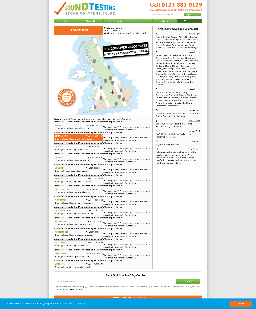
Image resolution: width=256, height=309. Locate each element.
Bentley (159, 63)
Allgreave (166, 42)
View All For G (194, 141)
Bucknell (177, 79)
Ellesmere (188, 123)
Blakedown (173, 71)
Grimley (167, 144)
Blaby (183, 68)
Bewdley (191, 63)
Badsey (159, 55)
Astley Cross (170, 47)
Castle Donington (182, 92)
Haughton (175, 155)
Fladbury (175, 134)
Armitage (167, 45)
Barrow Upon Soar (164, 58)
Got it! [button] (240, 303)
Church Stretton (163, 97)
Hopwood (170, 163)
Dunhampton (179, 116)
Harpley (159, 155)
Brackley (159, 74)
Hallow (169, 152)
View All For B (194, 52)
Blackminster (161, 71)
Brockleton (179, 76)
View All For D (194, 110)
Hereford (160, 160)
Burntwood (187, 79)
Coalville (192, 97)
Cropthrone (161, 105)
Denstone (176, 113)
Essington (169, 126)
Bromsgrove (190, 76)
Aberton (174, 37)
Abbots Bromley (163, 37)
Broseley (169, 79)
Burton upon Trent (186, 82)
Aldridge (194, 39)
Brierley (187, 74)
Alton (173, 42)
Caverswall (173, 95)
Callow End (160, 92)
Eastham (159, 123)
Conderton (176, 100)
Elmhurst (160, 126)
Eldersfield (178, 123)
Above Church (185, 37)
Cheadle (182, 95)
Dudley (159, 116)
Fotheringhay (162, 136)
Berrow (176, 63)
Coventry (174, 103)
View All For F (194, 131)
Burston (159, 82)
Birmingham (161, 68)
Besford (183, 63)
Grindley (175, 144)
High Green (170, 160)
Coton (190, 100)
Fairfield (159, 134)
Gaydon (159, 144)
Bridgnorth (178, 74)
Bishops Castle (173, 68)
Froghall (172, 136)
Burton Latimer (170, 82)
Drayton (185, 113)
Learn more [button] (79, 303)
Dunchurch (168, 116)
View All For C (194, 89)
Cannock (170, 92)
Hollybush (160, 163)
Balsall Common (177, 55)
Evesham (178, 126)
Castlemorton (162, 95)
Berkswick (167, 63)
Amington (191, 42)
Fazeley (167, 134)
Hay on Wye (186, 155)
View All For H (194, 149)
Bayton (176, 60)
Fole (190, 134)
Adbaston (167, 39)
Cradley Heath (185, 103)
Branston (168, 74)
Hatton (167, 155)
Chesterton (192, 95)
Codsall (159, 100)
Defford (168, 113)
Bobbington (192, 71)
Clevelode (183, 97)
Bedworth (193, 60)
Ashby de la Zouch (180, 45)
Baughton (167, 60)
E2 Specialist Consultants (129, 297)
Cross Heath (172, 105)
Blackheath (192, 68)
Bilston (168, 66)
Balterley (189, 55)
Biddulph (160, 66)
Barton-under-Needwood (184, 58)
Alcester (186, 39)
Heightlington (173, 157)
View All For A (194, 33)
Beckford (184, 60)
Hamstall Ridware (181, 152)
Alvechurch (181, 42)
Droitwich (194, 113)
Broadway (168, 76)
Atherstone (182, 47)
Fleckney (184, 134)
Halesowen (160, 152)
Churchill (175, 97)
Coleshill (166, 100)
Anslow (159, 45)
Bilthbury (176, 66)
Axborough (193, 47)
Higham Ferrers (182, 160)
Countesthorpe (162, 103)
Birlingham (185, 66)
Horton (178, 163)
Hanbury (193, 152)
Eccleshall (168, 123)
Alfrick (158, 42)
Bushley (159, 84)
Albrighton (177, 39)
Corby (184, 100)
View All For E (194, 120)
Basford (159, 60)
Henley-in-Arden (187, 157)
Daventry (160, 113)
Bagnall (166, 55)
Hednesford (161, 157)
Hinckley (193, 160)
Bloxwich (183, 71)
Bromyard (160, 79)
